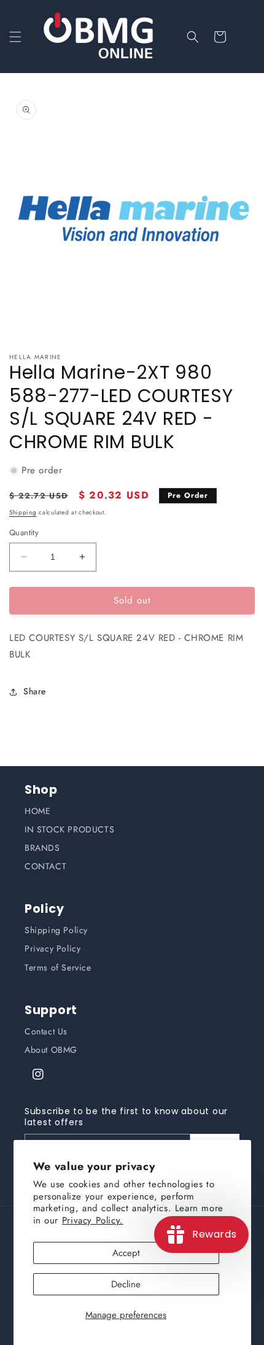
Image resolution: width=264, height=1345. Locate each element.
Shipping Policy (56, 930)
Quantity (24, 532)
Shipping (23, 512)
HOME (37, 811)
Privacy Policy (52, 948)
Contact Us (46, 1031)
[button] (15, 36)
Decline (126, 1284)
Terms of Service (58, 967)
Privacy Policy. (92, 1220)
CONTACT (45, 866)
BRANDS (42, 848)
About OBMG (51, 1050)
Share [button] (34, 691)
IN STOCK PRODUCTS (69, 829)
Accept (126, 1253)
